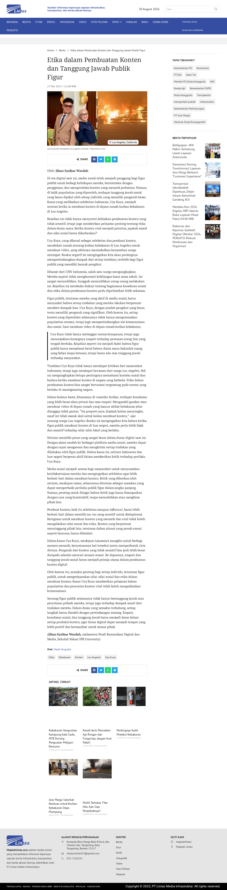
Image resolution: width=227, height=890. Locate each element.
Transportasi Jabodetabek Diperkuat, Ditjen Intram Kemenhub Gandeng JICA (184, 191)
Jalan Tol (191, 74)
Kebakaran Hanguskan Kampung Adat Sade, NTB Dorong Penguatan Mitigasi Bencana (63, 738)
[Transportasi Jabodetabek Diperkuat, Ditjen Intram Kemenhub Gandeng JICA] (212, 189)
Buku (145, 22)
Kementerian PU (183, 68)
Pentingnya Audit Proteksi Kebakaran (129, 732)
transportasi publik (184, 101)
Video (82, 22)
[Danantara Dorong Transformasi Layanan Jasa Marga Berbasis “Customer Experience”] (212, 170)
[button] (94, 159)
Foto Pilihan (99, 22)
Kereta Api (179, 88)
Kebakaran (65, 657)
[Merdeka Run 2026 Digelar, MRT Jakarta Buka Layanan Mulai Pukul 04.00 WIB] (212, 212)
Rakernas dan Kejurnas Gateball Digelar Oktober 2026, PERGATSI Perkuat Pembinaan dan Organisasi (186, 236)
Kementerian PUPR (200, 88)
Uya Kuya (110, 657)
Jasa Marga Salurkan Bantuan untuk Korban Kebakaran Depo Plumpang (63, 806)
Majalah (131, 22)
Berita (26, 22)
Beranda (12, 22)
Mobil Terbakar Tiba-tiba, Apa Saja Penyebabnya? (95, 807)
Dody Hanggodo (183, 95)
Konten (79, 657)
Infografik (67, 22)
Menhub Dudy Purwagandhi (189, 122)
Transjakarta (204, 95)
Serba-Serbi (160, 22)
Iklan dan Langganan (192, 30)
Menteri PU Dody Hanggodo (190, 81)
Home (50, 50)
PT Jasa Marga (182, 115)
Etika (51, 657)
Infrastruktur (207, 101)
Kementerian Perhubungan (189, 108)
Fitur (38, 22)
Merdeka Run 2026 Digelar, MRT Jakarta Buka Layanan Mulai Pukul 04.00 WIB (185, 213)
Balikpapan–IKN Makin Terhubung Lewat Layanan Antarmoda (183, 151)
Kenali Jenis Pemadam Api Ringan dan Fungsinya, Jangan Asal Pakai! (97, 736)
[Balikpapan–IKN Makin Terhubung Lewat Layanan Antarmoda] (212, 150)
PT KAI (177, 74)
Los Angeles (94, 657)
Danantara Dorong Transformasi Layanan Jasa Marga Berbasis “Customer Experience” (187, 170)
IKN (212, 81)
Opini (115, 22)
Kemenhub (203, 68)
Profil (51, 22)
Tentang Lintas (189, 22)
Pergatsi (12, 30)
